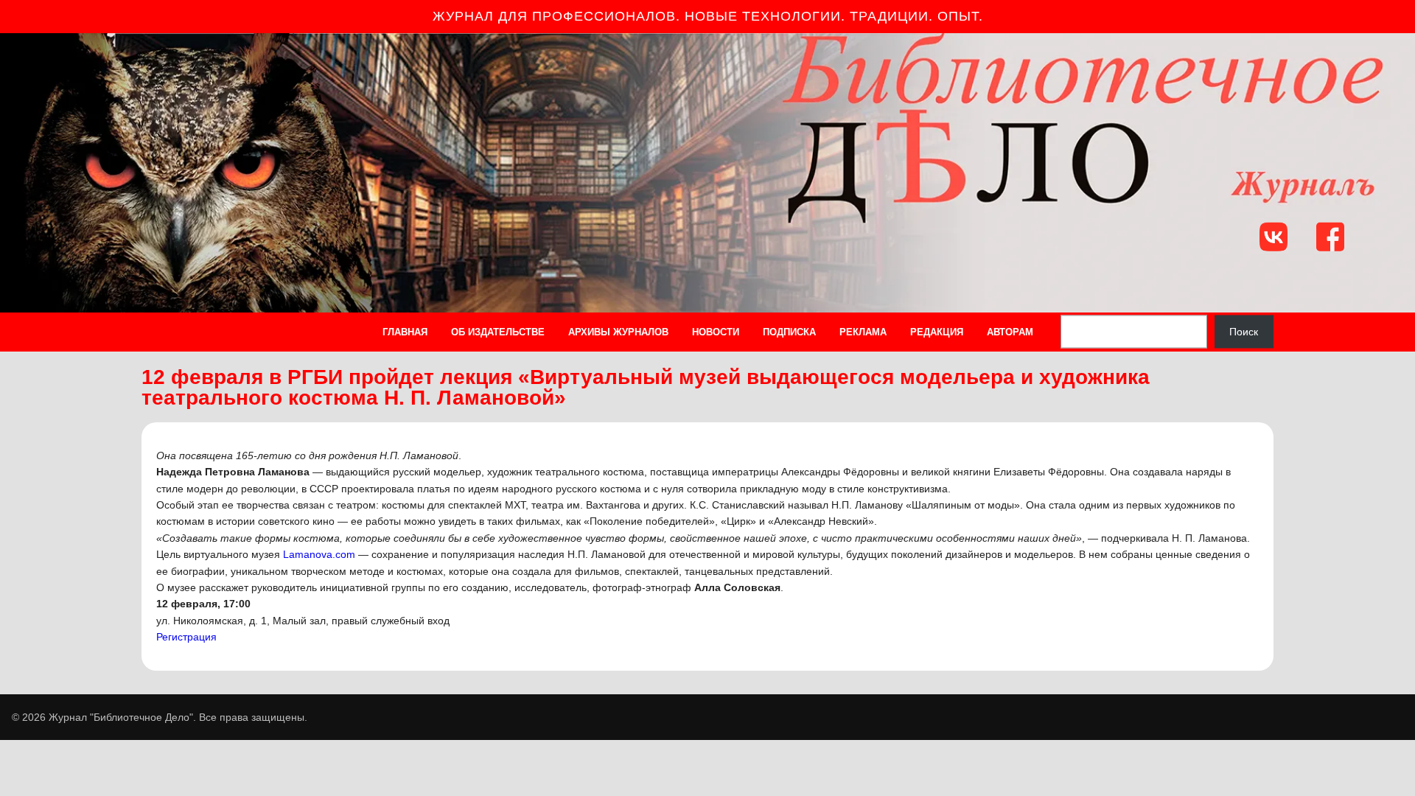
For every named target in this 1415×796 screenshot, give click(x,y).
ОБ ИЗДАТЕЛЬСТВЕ (498, 332)
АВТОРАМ (1010, 332)
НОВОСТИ (715, 332)
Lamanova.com (319, 554)
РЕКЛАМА (863, 332)
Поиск (1243, 332)
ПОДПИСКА (789, 332)
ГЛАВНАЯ (404, 332)
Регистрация (186, 637)
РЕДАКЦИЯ (936, 332)
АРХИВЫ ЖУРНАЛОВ (618, 332)
